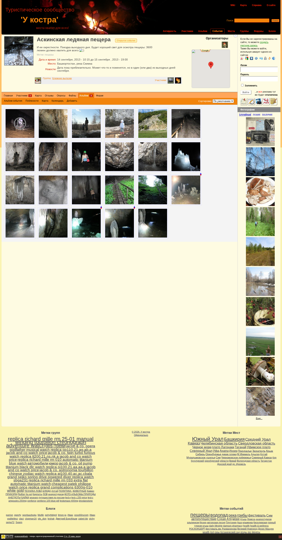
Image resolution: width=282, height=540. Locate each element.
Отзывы (49, 95)
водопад (219, 515)
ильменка (247, 522)
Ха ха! (29, 494)
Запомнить (250, 85)
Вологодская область (248, 461)
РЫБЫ (21, 494)
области (224, 461)
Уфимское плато (258, 447)
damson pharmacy (232, 525)
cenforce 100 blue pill (48, 500)
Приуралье (245, 450)
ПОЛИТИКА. (65, 491)
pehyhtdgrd (51, 515)
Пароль (244, 74)
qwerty (17, 515)
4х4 (212, 532)
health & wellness (259, 525)
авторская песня (216, 522)
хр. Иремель (239, 464)
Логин (243, 65)
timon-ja (62, 515)
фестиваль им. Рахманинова (221, 529)
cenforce (31, 500)
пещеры (49, 54)
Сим (218, 457)
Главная (8, 95)
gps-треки (55, 445)
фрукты (256, 532)
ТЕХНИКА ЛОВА (33, 491)
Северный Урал (201, 450)
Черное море (201, 447)
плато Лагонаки (223, 447)
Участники (187, 31)
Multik (41, 515)
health (246, 525)
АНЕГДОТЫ (14, 497)
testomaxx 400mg (69, 500)
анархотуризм (56, 494)
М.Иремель (243, 454)
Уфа (216, 450)
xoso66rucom (81, 515)
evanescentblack (21, 536)
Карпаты (37, 494)
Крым (269, 450)
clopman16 (31, 518)
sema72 (10, 522)
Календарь (57, 100)
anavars (34, 497)
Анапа (224, 450)
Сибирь (200, 454)
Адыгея (255, 454)
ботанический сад (230, 532)
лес (249, 532)
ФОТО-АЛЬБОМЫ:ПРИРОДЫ (80, 494)
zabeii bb (83, 518)
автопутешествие (203, 519)
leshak (51, 518)
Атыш (243, 519)
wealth (206, 532)
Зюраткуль (259, 450)
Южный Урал (207, 439)
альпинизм (193, 522)
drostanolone (86, 500)
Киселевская (260, 522)
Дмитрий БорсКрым (66, 518)
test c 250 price (79, 497)
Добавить (72, 100)
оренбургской (211, 461)
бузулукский (197, 461)
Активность (169, 31)
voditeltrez (12, 518)
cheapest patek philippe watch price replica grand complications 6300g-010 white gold (50, 487)
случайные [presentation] (245, 114)
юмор (53, 463)
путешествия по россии (52, 497)
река (232, 515)
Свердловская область (256, 443)
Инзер (233, 450)
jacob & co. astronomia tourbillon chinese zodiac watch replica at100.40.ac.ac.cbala (51, 472)
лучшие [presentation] (256, 114)
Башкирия (234, 439)
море (236, 519)
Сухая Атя (224, 519)
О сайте (271, 5)
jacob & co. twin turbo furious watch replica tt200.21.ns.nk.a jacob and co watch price (52, 456)
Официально (141, 435)
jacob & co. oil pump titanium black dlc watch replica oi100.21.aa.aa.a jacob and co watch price (51, 466)
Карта (243, 5)
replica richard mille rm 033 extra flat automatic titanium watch (49, 482)
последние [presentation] (267, 114)
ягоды (243, 532)
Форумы (258, 31)
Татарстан (266, 461)
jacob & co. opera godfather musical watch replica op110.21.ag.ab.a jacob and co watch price (50, 449)
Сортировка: (205, 101)
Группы (244, 31)
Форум (99, 95)
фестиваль (257, 515)
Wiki (232, 5)
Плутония (231, 522)
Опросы (61, 95)
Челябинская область (218, 443)
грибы (242, 515)
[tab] (246, 114)
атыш (205, 525)
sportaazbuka (29, 515)
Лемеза (251, 519)
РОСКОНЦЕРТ (197, 529)
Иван (70, 515)
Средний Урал (258, 439)
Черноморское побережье (236, 457)
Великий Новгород (247, 529)
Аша (239, 522)
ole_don (42, 518)
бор (274, 457)
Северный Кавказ (262, 457)
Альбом (202, 31)
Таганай (240, 447)
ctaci (21, 518)
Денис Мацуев (266, 529)
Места (231, 31)
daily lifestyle (216, 525)
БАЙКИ (25, 497)
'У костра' (39, 19)
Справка (256, 5)
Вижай (232, 461)
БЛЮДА (47, 491)
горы (217, 532)
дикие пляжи (229, 454)
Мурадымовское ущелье (200, 457)
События (217, 31)
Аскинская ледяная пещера (74, 39)
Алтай (54, 491)
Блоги (272, 31)
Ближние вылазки (62, 78)
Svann (19, 522)
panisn (9, 515)
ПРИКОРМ (11, 494)
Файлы (72, 95)
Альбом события (13, 100)
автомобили (37, 463)
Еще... (259, 418)
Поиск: (230, 20)
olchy (92, 518)
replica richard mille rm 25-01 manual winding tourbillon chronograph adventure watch (49, 442)
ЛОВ (45, 494)
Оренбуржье (213, 454)
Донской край (224, 464)
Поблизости (32, 100)
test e (68, 497)
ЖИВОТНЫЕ (79, 491)
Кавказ (90, 491)
